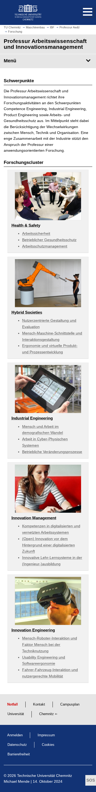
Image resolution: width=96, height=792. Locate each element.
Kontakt (39, 704)
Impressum (46, 735)
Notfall (12, 704)
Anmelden (15, 735)
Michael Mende (17, 781)
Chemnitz (46, 714)
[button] (82, 12)
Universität (15, 714)
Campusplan (69, 704)
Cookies (48, 745)
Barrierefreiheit (18, 754)
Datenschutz (17, 745)
